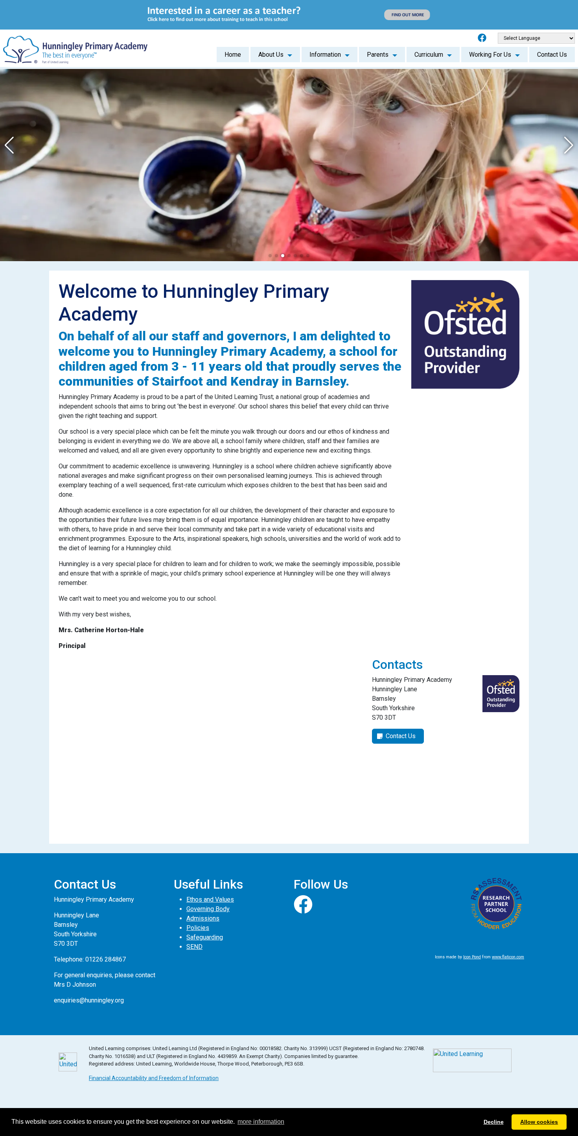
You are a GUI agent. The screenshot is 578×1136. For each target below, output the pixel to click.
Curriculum (428, 54)
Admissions (202, 918)
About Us (270, 54)
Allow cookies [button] (539, 1122)
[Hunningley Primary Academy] (75, 48)
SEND (194, 946)
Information (325, 54)
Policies (197, 928)
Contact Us (552, 54)
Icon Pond (472, 957)
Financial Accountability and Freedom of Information (154, 1078)
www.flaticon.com (508, 957)
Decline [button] (494, 1122)
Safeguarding (204, 937)
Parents (377, 54)
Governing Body (208, 909)
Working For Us (490, 54)
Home (233, 54)
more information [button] (260, 1121)
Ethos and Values (210, 899)
